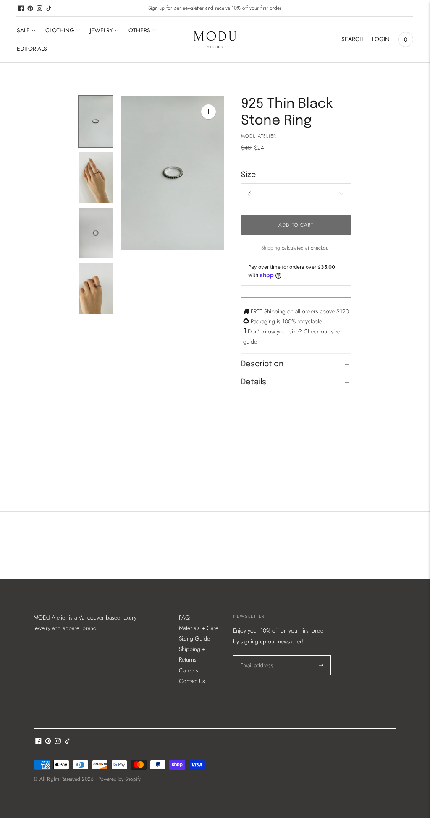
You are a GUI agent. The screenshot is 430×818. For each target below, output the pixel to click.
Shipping (270, 248)
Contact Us (192, 681)
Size (248, 175)
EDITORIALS (32, 48)
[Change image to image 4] (96, 288)
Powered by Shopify (119, 779)
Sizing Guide (194, 638)
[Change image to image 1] (96, 121)
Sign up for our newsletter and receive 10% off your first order (214, 8)
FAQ (184, 617)
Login (381, 39)
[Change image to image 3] (96, 233)
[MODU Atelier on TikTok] (49, 8)
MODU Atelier (258, 136)
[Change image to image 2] (96, 177)
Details (253, 382)
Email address (256, 655)
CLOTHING (59, 30)
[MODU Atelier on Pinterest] (30, 8)
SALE (23, 30)
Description (262, 364)
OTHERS (139, 30)
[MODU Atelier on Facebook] (21, 8)
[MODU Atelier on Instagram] (39, 8)
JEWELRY (101, 30)
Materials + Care (198, 628)
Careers (188, 670)
